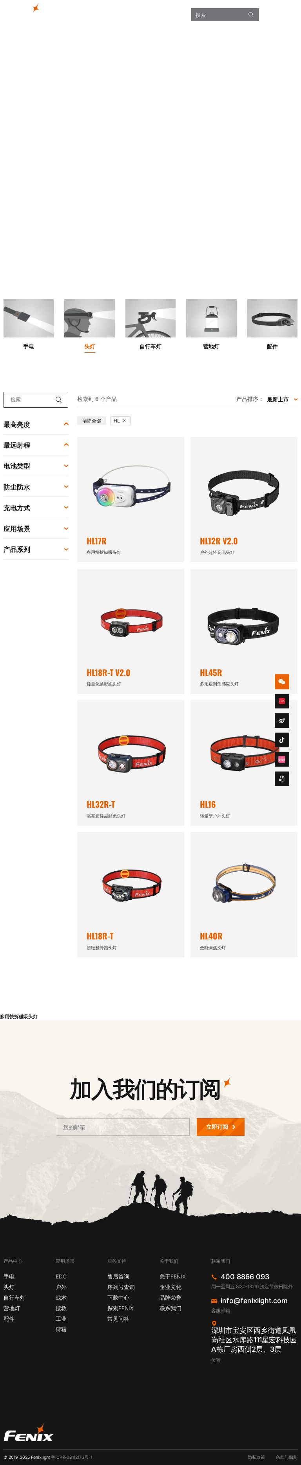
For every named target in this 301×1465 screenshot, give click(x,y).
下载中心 (118, 1298)
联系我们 (170, 1308)
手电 (9, 1276)
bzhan (282, 759)
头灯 (9, 1287)
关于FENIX (173, 1276)
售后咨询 (118, 1276)
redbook (282, 701)
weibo (282, 720)
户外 (61, 1287)
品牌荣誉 (170, 1298)
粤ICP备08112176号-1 (71, 1457)
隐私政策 (256, 1457)
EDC (61, 1276)
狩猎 (61, 1329)
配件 (9, 1319)
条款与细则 (286, 1457)
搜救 (61, 1308)
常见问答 (118, 1319)
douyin (282, 739)
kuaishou (282, 778)
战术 (61, 1298)
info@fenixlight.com (254, 1301)
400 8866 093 (245, 1277)
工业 (61, 1319)
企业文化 (170, 1287)
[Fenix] (26, 10)
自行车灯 (14, 1298)
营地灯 (12, 1308)
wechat (282, 681)
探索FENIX (120, 1308)
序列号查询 (121, 1287)
